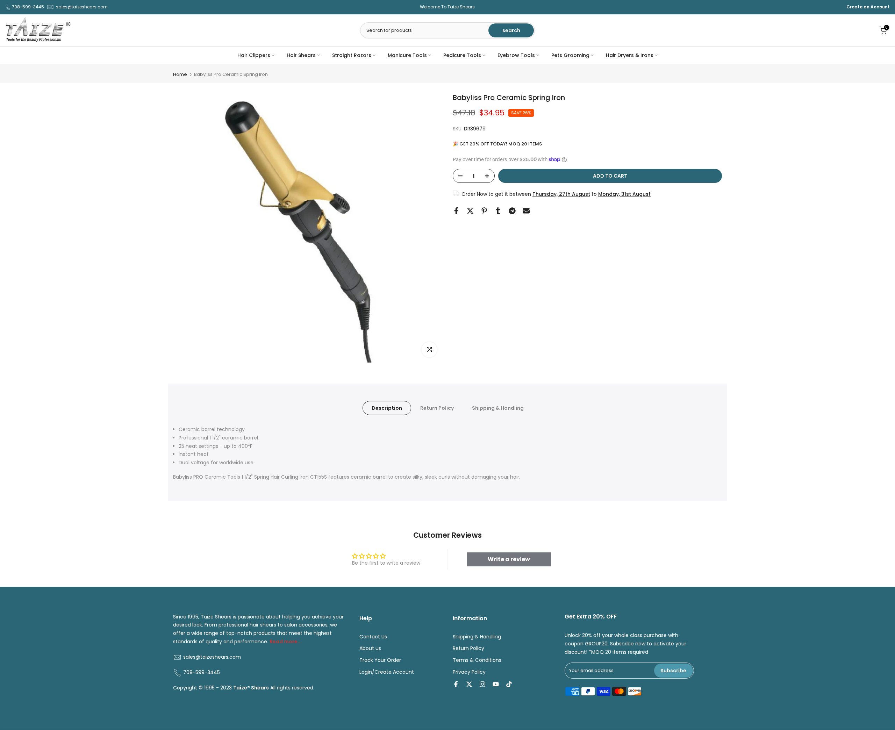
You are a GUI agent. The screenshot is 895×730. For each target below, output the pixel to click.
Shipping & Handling (498, 408)
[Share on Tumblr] (498, 211)
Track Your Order (380, 660)
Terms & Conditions (477, 660)
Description (387, 408)
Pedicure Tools (462, 55)
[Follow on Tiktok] (509, 684)
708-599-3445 (28, 7)
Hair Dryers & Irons (629, 55)
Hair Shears (301, 55)
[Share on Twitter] (470, 211)
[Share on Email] (526, 211)
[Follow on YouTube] (496, 684)
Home (180, 74)
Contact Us (373, 637)
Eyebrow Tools (516, 55)
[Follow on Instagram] (482, 684)
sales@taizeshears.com (82, 7)
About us (370, 648)
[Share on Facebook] (456, 211)
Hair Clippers (253, 55)
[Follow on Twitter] (469, 684)
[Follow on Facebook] (456, 684)
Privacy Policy (469, 672)
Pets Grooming (570, 55)
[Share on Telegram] (512, 211)
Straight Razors (351, 55)
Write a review (509, 559)
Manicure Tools (407, 55)
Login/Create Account (386, 672)
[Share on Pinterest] (484, 211)
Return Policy (437, 408)
